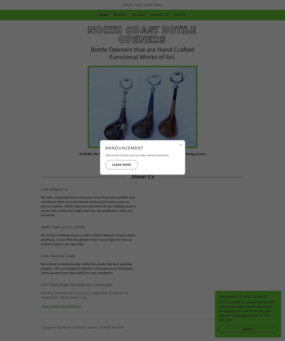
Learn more (121, 165)
